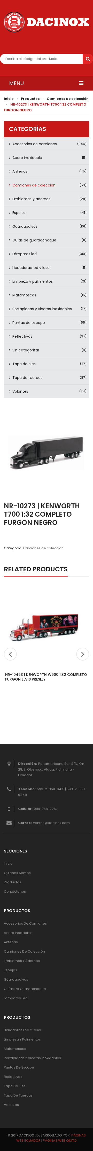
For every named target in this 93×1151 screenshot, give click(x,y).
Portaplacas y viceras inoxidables (42, 308)
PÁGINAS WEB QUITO (60, 1140)
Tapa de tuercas (27, 377)
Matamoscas (24, 295)
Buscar (88, 59)
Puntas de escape (28, 322)
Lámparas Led (16, 998)
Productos (30, 98)
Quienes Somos (17, 872)
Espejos (19, 212)
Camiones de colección (68, 98)
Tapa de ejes (24, 363)
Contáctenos (15, 891)
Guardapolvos (24, 226)
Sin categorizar (25, 350)
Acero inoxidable (27, 157)
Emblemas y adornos (31, 199)
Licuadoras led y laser (31, 267)
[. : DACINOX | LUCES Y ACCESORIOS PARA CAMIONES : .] (46, 22)
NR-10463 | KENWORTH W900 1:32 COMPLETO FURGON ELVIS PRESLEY (46, 677)
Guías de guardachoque (34, 240)
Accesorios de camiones (34, 144)
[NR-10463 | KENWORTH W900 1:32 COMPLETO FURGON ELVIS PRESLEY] (44, 626)
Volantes (20, 391)
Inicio (9, 98)
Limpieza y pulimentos (32, 281)
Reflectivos (22, 336)
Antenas (19, 171)
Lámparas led (24, 253)
